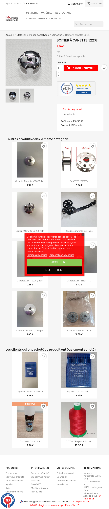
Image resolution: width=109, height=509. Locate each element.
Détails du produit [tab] (72, 109)
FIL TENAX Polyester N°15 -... (79, 441)
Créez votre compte (66, 480)
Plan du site (36, 491)
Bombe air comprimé (30, 441)
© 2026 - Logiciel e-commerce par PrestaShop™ (54, 505)
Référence (67, 121)
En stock (65, 125)
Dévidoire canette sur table (79, 231)
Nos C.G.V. (36, 484)
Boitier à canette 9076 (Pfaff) (30, 231)
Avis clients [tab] (69, 114)
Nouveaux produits (15, 476)
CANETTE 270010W (79, 181)
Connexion (62, 476)
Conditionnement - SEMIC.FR (43, 18)
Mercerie (32, 12)
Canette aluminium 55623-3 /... (30, 181)
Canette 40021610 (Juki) (79, 330)
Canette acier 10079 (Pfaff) (30, 280)
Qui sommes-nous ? (40, 476)
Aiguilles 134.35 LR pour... (79, 391)
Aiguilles (9, 484)
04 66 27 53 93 (30, 3)
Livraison (35, 480)
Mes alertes (62, 484)
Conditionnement (14, 491)
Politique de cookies (37, 255)
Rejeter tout (54, 270)
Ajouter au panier (81, 68)
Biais (8, 488)
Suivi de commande (66, 473)
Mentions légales (39, 488)
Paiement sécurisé (40, 473)
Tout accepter (54, 262)
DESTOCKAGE (63, 12)
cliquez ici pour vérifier (79, 501)
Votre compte (66, 468)
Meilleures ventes (14, 480)
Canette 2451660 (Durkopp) (30, 330)
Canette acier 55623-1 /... (79, 280)
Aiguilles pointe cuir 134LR (30, 391)
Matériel (46, 12)
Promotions (11, 473)
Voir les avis (83, 93)
